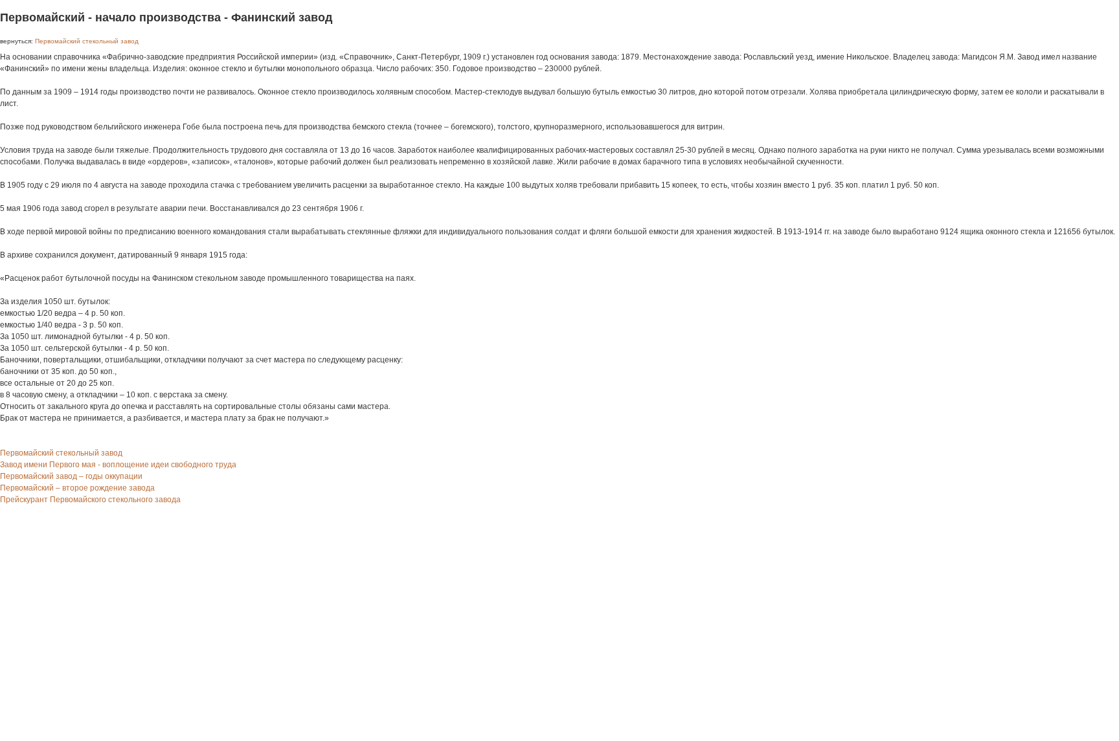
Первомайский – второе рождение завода (77, 487)
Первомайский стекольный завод (87, 41)
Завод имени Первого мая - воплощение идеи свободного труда (118, 464)
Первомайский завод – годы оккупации (71, 476)
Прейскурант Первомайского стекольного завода (90, 499)
